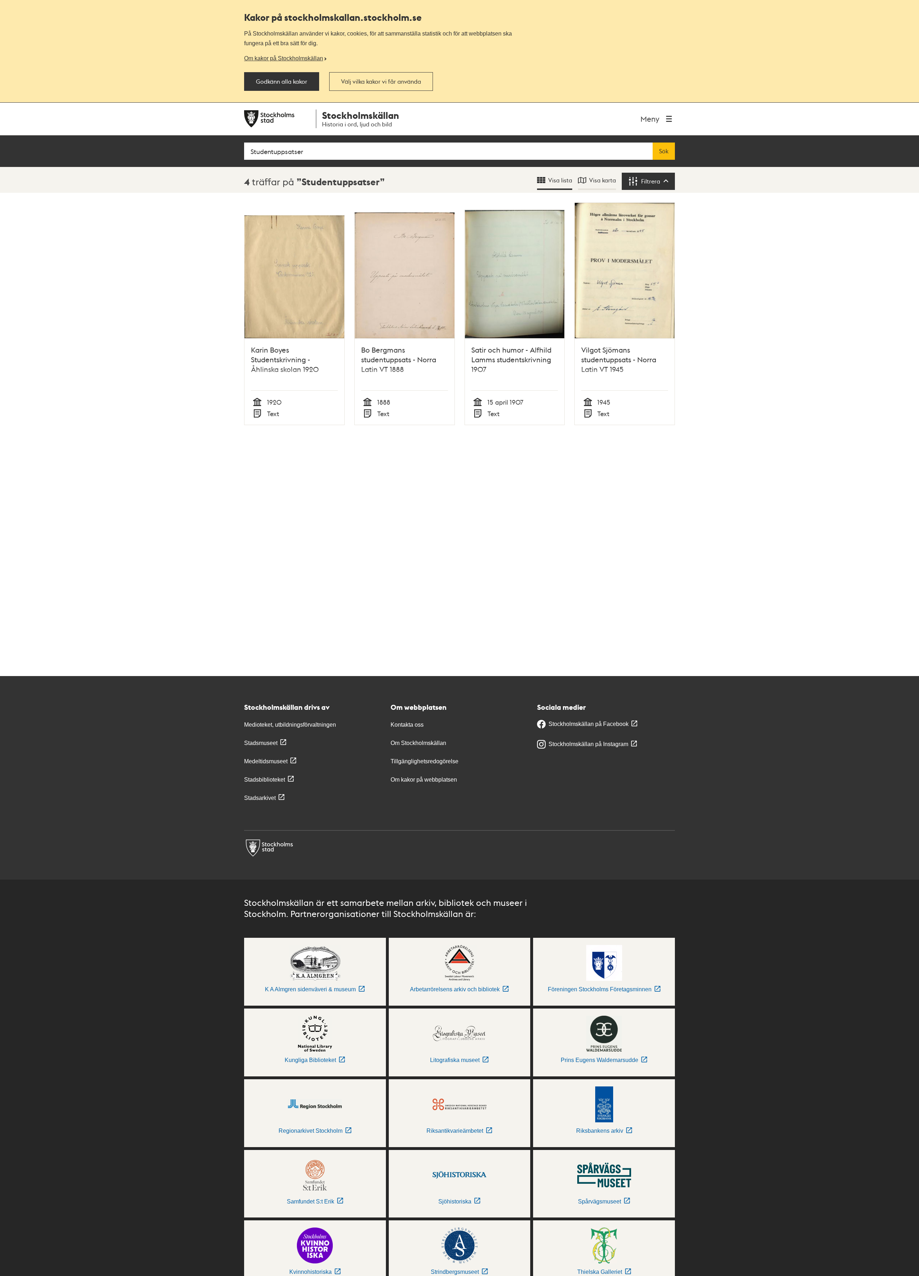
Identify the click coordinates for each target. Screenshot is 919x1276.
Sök (663, 151)
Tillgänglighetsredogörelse (424, 761)
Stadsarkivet (260, 798)
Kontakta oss (407, 725)
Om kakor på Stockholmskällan (283, 58)
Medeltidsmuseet (266, 761)
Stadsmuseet (260, 743)
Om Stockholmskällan (418, 743)
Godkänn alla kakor (281, 81)
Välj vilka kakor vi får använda (381, 81)
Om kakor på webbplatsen (424, 780)
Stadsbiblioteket (264, 780)
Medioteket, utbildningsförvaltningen (290, 725)
